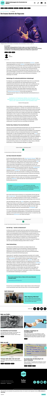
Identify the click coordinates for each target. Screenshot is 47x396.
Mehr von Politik (5, 314)
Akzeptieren (43, 394)
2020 (22, 201)
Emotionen (32, 62)
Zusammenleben (7, 363)
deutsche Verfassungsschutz (14, 91)
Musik (10, 52)
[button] (2, 321)
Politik (6, 52)
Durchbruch (17, 170)
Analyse (13, 52)
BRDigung (14, 178)
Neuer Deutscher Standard (30, 158)
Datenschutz (3, 383)
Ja (23, 149)
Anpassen (2, 394)
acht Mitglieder (32, 207)
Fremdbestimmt (12, 196)
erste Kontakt (12, 258)
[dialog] (23, 393)
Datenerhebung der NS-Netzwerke (15, 280)
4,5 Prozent (38, 262)
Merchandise (17, 214)
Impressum (9, 383)
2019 (37, 161)
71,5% (36, 133)
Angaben (30, 259)
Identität (22, 64)
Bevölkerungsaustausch (18, 185)
